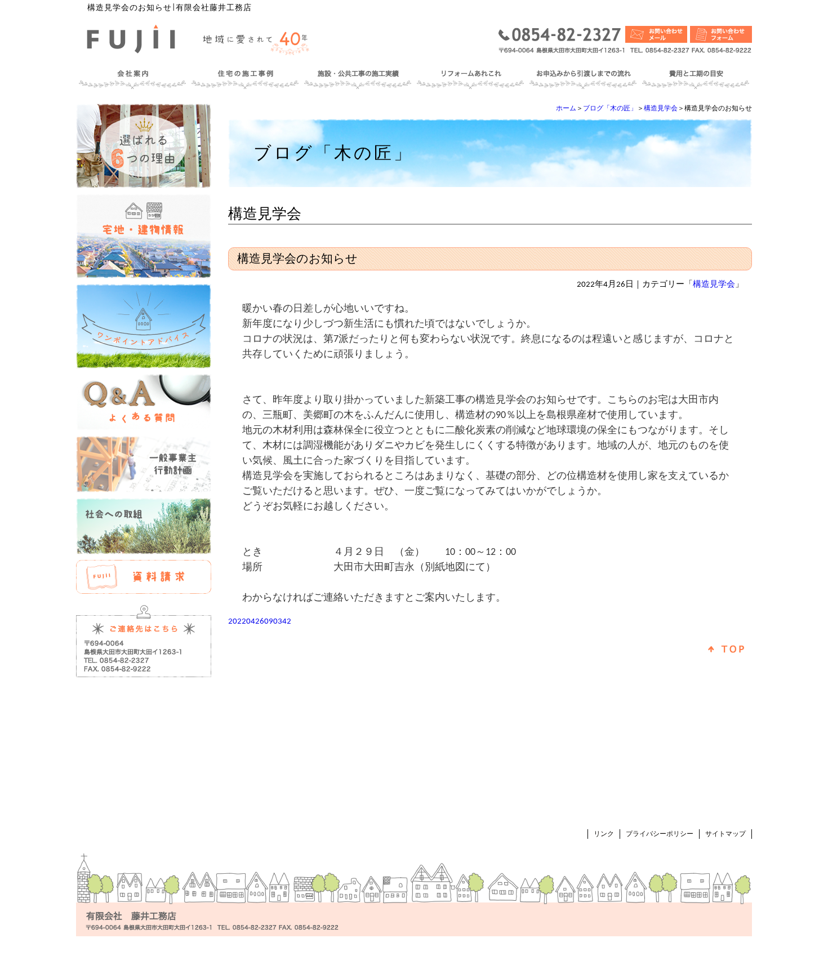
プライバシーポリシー (659, 834)
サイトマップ (725, 834)
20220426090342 (259, 621)
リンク (604, 834)
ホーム (566, 108)
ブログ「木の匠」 (610, 108)
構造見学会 (661, 108)
